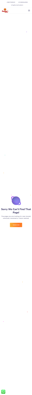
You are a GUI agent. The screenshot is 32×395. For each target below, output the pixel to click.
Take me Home (16, 225)
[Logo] (5, 10)
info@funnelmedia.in (17, 5)
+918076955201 (11, 2)
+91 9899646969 (23, 2)
